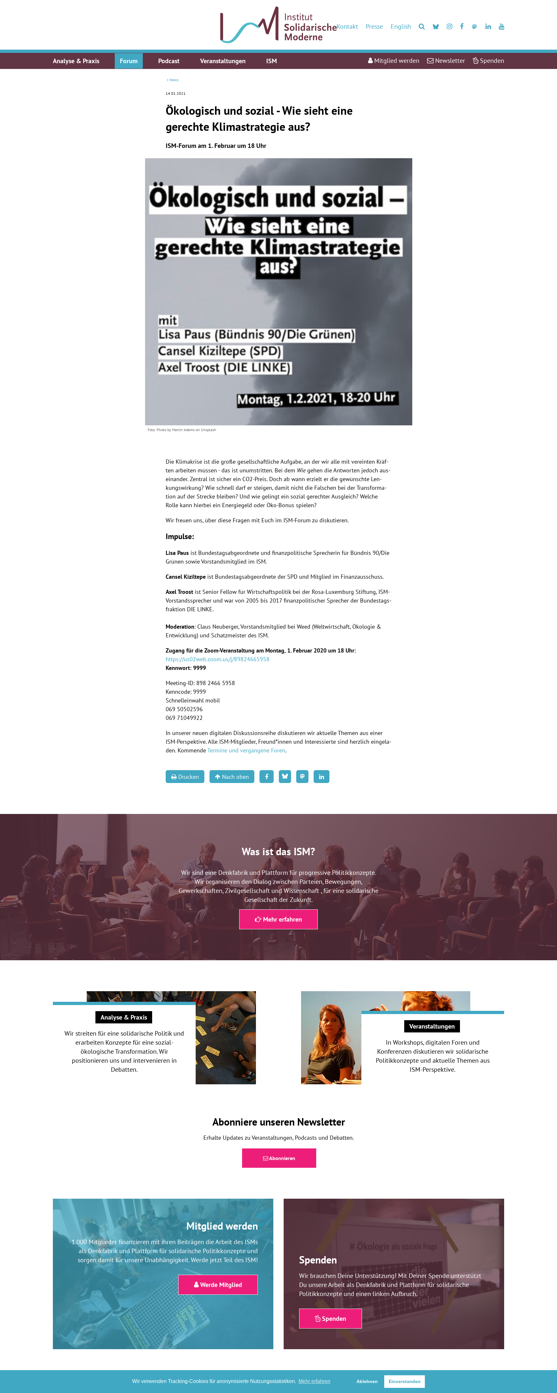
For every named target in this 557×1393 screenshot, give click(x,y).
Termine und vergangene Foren (246, 750)
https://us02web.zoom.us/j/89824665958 (217, 659)
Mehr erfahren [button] (314, 1381)
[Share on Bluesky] (285, 776)
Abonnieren (281, 1158)
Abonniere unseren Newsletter (278, 1121)
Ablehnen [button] (367, 1381)
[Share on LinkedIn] (321, 776)
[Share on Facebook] (266, 776)
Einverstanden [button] (405, 1381)
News (174, 79)
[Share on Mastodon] (302, 776)
